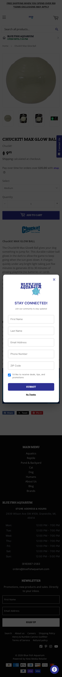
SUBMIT (31, 387)
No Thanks (31, 394)
